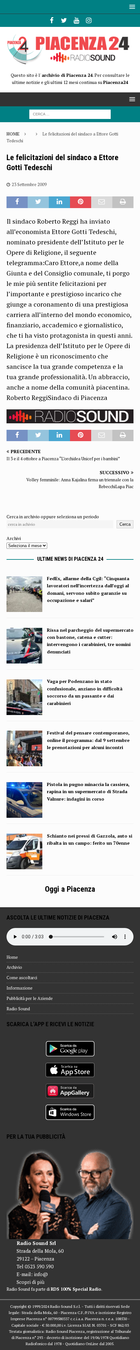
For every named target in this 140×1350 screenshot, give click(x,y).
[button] (131, 7)
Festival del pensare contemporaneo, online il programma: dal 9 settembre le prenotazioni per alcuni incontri (88, 740)
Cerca (125, 524)
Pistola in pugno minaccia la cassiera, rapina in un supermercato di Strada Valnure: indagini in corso (88, 791)
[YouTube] (76, 20)
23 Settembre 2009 (29, 184)
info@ (41, 1274)
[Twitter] (64, 20)
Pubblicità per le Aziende (30, 998)
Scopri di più (30, 1282)
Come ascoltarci (22, 977)
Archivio (14, 967)
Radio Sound (18, 1009)
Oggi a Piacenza (70, 889)
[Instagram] (88, 20)
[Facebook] (51, 20)
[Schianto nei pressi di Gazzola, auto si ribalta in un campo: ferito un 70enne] (24, 865)
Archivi (14, 538)
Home (12, 957)
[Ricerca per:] (70, 114)
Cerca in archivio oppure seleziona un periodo (53, 516)
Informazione (20, 988)
